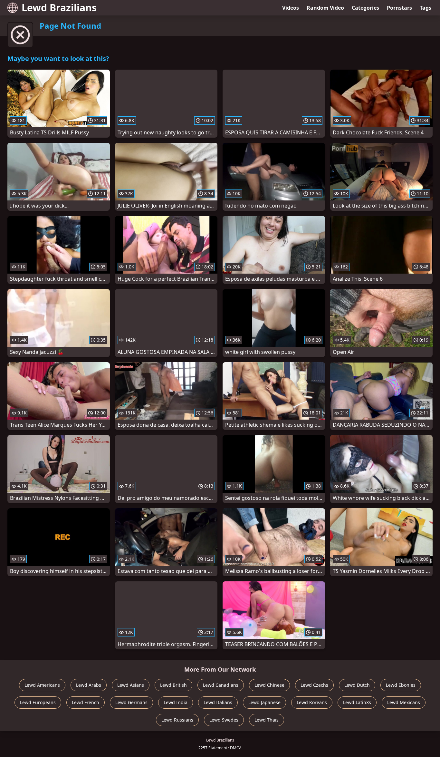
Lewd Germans (131, 702)
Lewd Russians (177, 720)
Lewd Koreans (312, 702)
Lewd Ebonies (401, 685)
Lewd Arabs (88, 685)
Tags (425, 7)
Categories (365, 7)
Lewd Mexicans (403, 702)
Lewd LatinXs (357, 702)
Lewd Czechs (314, 685)
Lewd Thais (266, 720)
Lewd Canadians (220, 685)
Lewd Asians (130, 685)
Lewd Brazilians (59, 7)
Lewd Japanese (264, 702)
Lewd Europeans (38, 702)
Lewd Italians (218, 702)
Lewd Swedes (223, 720)
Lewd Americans (42, 685)
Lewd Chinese (269, 685)
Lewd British (173, 685)
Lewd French (85, 702)
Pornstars (399, 7)
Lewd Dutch (357, 685)
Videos (290, 7)
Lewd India (175, 702)
